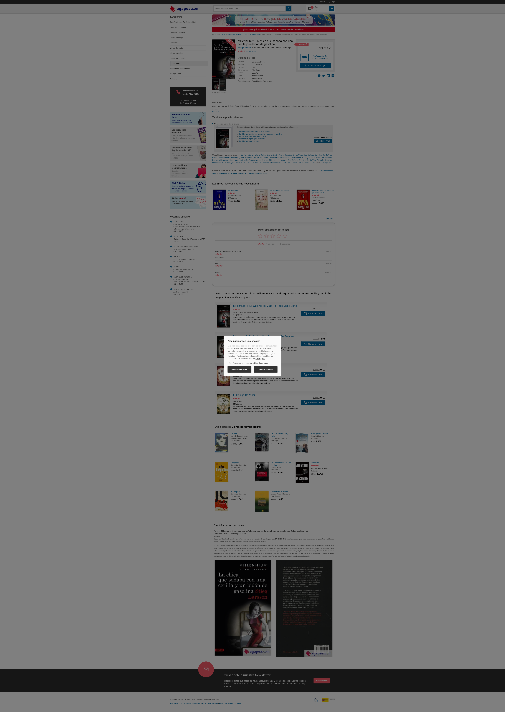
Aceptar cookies (265, 369)
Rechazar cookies (239, 369)
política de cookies (259, 363)
